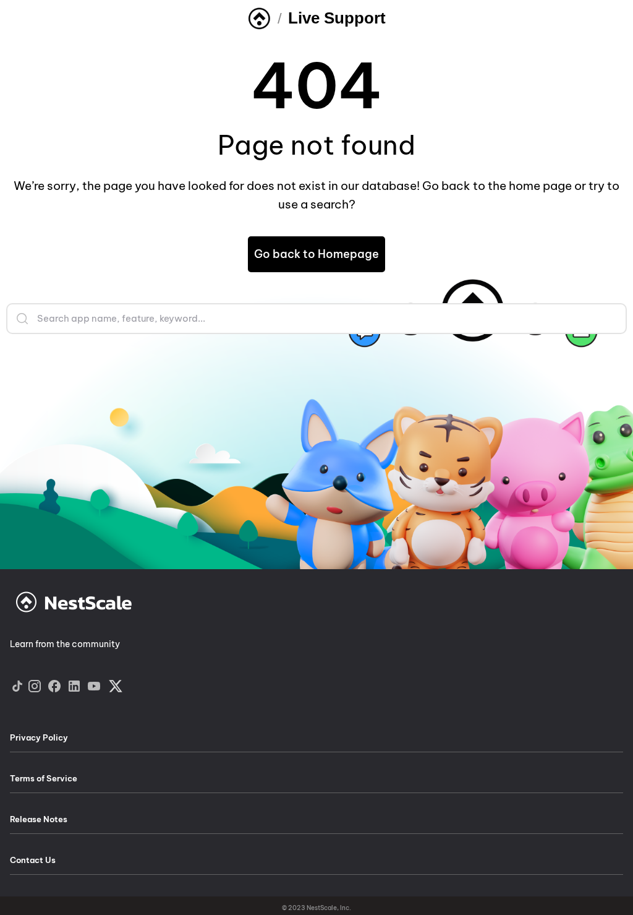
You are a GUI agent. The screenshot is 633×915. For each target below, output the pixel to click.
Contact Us (33, 860)
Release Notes (38, 819)
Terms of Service (43, 778)
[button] (316, 254)
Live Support (337, 18)
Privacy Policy (39, 737)
